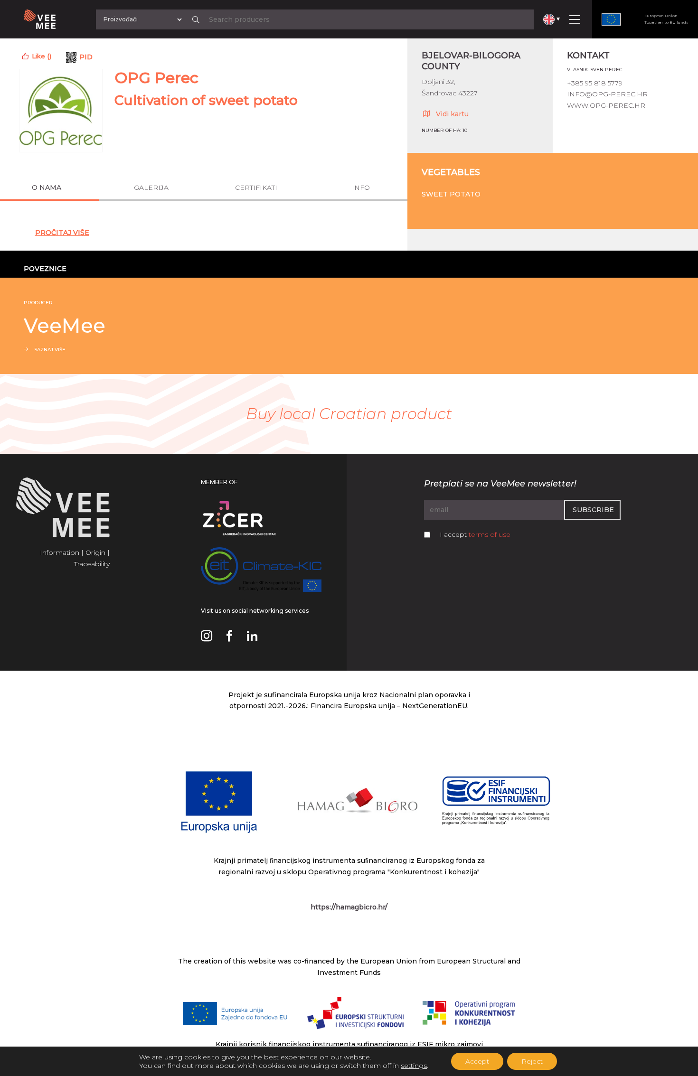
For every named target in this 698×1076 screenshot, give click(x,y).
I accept (475, 534)
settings (414, 1065)
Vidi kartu (452, 114)
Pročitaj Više (62, 232)
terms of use (489, 534)
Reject (532, 1061)
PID (86, 57)
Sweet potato (451, 194)
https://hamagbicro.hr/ (349, 907)
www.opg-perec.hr (606, 105)
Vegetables (451, 172)
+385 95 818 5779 (595, 83)
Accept (477, 1061)
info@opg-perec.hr (607, 94)
